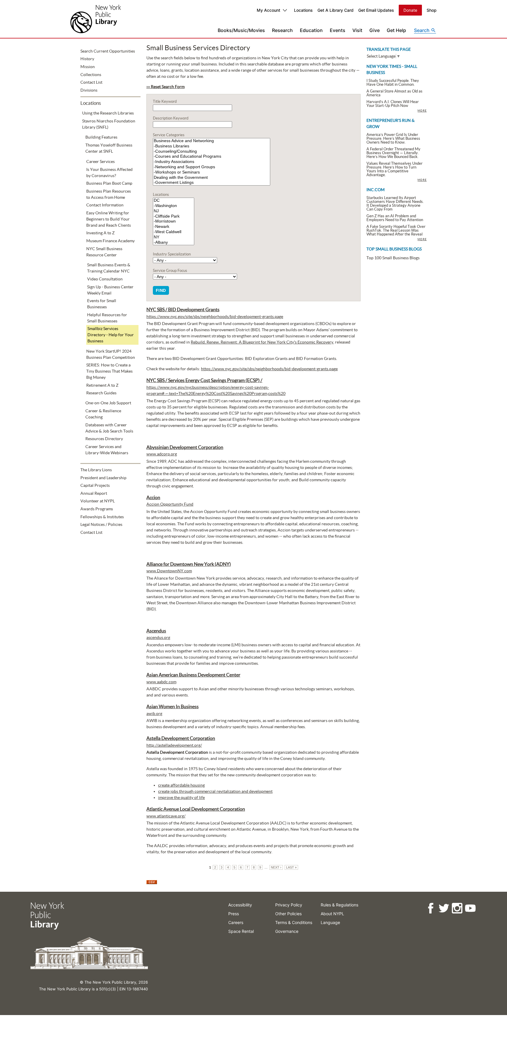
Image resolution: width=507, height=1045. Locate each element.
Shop (432, 10)
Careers (235, 922)
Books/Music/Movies (241, 30)
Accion (153, 497)
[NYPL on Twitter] (443, 908)
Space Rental (241, 931)
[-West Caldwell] (173, 232)
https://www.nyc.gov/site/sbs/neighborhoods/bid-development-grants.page (214, 316)
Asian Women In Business (172, 706)
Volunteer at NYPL (97, 501)
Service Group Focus (170, 270)
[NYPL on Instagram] (457, 908)
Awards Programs (96, 508)
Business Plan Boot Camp (109, 183)
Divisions (88, 90)
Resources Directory (104, 438)
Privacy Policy (288, 904)
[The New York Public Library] (95, 19)
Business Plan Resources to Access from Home (108, 194)
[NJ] (173, 211)
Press (233, 913)
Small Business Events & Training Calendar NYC (108, 267)
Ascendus (156, 630)
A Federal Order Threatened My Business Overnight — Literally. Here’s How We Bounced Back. (393, 153)
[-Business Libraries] (211, 146)
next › (276, 867)
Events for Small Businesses (101, 303)
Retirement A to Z (102, 385)
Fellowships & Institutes (102, 516)
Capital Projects (95, 485)
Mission (87, 66)
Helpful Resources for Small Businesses (107, 317)
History (87, 58)
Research (282, 30)
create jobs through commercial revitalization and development (215, 791)
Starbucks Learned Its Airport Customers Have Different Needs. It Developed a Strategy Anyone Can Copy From (395, 203)
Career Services (100, 161)
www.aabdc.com (161, 681)
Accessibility (240, 904)
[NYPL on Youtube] (470, 908)
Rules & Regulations (339, 904)
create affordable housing (181, 785)
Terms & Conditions (293, 922)
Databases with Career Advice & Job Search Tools (109, 428)
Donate (410, 10)
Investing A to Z (100, 232)
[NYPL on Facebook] (430, 908)
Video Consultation (105, 279)
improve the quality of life (181, 797)
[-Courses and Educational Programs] (211, 156)
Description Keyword (170, 118)
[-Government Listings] (211, 182)
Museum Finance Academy (110, 240)
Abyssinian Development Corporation (184, 447)
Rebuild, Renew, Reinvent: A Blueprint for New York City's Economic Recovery (262, 342)
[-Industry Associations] (211, 161)
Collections (90, 74)
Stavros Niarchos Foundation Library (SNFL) (108, 124)
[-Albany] (173, 242)
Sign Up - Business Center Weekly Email (110, 290)
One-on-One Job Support (108, 403)
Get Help (396, 30)
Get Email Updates (376, 10)
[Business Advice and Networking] (211, 141)
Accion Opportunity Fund (169, 504)
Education (311, 30)
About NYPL (332, 913)
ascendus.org (158, 637)
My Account (268, 10)
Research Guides (101, 393)
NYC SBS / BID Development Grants (182, 309)
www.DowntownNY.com (169, 570)
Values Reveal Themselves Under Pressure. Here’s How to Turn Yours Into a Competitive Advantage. (394, 169)
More (422, 110)
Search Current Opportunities (107, 51)
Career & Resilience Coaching (103, 413)
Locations (303, 10)
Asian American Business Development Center (193, 674)
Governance (286, 931)
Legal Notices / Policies (101, 524)
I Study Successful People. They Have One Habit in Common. (392, 82)
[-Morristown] (173, 221)
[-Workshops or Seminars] (211, 172)
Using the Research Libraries (108, 113)
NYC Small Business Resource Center (104, 251)
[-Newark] (173, 226)
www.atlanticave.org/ (165, 816)
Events (337, 30)
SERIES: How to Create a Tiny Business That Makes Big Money (109, 371)
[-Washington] (173, 205)
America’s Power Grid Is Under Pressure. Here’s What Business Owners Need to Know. (393, 138)
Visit (357, 30)
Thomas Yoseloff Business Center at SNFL (108, 148)
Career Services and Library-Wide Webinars (106, 449)
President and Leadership (103, 477)
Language (330, 922)
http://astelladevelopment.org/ (174, 745)
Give (374, 30)
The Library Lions (96, 469)
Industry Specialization (172, 254)
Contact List (91, 82)
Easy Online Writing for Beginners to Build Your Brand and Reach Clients (108, 219)
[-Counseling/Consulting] (211, 151)
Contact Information (105, 205)
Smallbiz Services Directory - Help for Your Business (110, 334)
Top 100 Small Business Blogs (393, 257)
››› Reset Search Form (165, 86)
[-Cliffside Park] (173, 216)
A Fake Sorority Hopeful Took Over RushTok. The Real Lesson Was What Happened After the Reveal (395, 230)
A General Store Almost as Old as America (394, 93)
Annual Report (93, 493)
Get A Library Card (335, 10)
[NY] (173, 237)
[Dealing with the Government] (211, 177)
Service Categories (169, 135)
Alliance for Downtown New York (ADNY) (188, 564)
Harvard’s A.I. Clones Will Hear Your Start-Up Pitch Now (392, 104)
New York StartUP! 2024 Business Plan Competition (110, 354)
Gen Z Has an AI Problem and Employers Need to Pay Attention (394, 218)
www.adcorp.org (161, 454)
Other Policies (288, 913)
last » (291, 867)
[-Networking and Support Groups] (211, 167)
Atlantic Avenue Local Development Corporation (195, 809)
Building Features (101, 137)
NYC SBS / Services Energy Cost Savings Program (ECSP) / (204, 380)
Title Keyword (165, 101)
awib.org (154, 713)
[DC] (173, 200)
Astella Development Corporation (180, 738)
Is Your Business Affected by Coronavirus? (109, 172)
